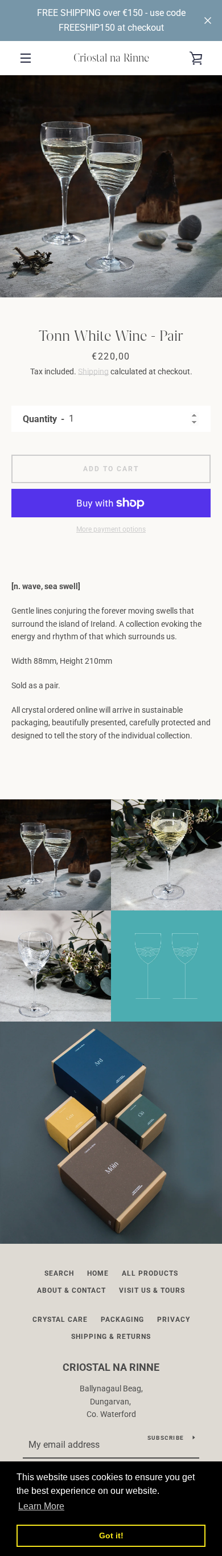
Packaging (122, 1320)
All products (150, 1273)
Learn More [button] (41, 1506)
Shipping (93, 371)
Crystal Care (60, 1320)
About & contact (71, 1290)
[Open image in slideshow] (111, 186)
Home (98, 1273)
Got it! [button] (111, 1535)
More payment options (111, 529)
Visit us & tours (152, 1290)
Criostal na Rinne (111, 58)
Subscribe (165, 1438)
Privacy (173, 1320)
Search (59, 1273)
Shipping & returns (111, 1337)
